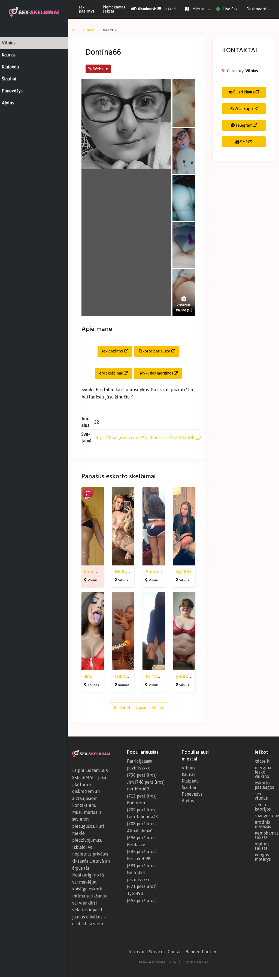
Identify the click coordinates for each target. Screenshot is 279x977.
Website (100, 68)
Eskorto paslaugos (155, 351)
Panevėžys (192, 794)
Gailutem (136, 802)
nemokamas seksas (265, 835)
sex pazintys (86, 9)
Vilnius (92, 580)
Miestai (198, 9)
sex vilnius (261, 796)
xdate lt (262, 761)
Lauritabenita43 (142, 816)
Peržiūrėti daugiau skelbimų (138, 707)
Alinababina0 (140, 830)
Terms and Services (146, 951)
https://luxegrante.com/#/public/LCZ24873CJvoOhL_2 (147, 437)
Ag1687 (184, 572)
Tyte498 (135, 893)
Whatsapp (244, 108)
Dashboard (256, 9)
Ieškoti (169, 9)
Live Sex (230, 9)
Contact (175, 951)
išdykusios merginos (156, 373)
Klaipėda (190, 781)
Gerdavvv (136, 844)
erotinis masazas (263, 824)
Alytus (188, 800)
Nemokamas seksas (114, 9)
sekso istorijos (263, 806)
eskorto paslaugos (264, 785)
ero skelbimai (111, 373)
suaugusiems (265, 815)
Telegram (244, 125)
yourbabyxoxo (191, 676)
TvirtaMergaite (161, 676)
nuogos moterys (263, 857)
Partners (210, 951)
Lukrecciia (125, 676)
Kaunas (93, 685)
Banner (192, 951)
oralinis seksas (262, 846)
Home (142, 9)
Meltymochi (128, 572)
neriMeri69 (138, 788)
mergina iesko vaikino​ (263, 771)
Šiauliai (189, 787)
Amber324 (156, 572)
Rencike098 (138, 858)
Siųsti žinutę (244, 92)
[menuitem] (139, 9)
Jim (87, 676)
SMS (243, 142)
